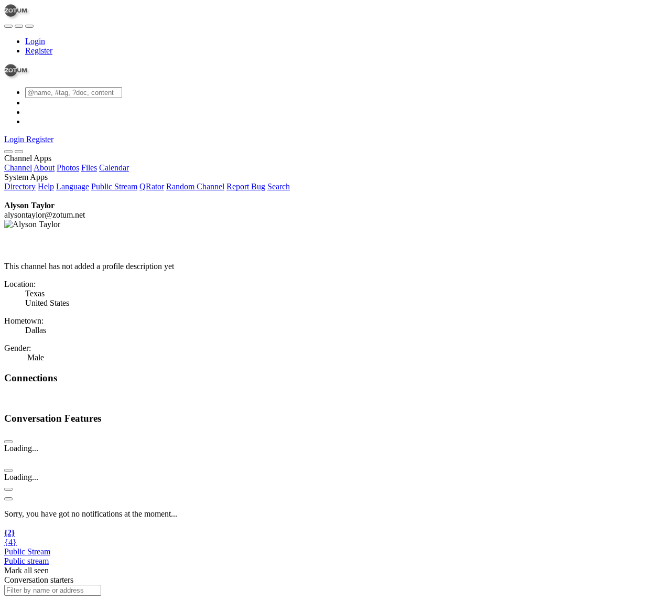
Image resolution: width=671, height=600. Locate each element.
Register (38, 50)
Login (35, 41)
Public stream (26, 560)
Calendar (114, 167)
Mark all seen (26, 570)
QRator (151, 186)
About (44, 167)
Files (89, 167)
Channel (18, 167)
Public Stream (114, 186)
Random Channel (195, 186)
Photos (68, 167)
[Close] (19, 151)
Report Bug (245, 186)
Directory (20, 186)
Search (278, 186)
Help (46, 186)
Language (72, 186)
